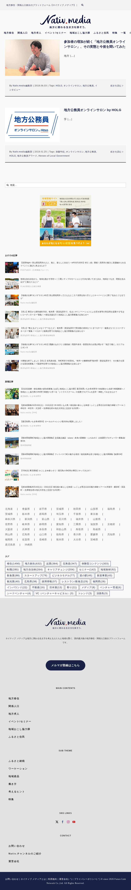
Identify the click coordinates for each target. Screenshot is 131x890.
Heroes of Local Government (54, 156)
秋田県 (77, 509)
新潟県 (28, 519)
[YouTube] (73, 822)
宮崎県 (94, 539)
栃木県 (26, 514)
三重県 (77, 524)
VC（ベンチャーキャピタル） (55, 593)
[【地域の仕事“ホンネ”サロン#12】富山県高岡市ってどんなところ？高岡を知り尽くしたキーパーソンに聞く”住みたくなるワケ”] (12, 300)
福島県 (111, 509)
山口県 (43, 534)
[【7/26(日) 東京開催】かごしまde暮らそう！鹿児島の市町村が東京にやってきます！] (12, 475)
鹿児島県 (10, 544)
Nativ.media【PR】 (29, 412)
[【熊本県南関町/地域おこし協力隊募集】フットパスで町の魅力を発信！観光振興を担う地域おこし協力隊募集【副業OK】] (12, 459)
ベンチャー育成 (110, 587)
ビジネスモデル (63, 575)
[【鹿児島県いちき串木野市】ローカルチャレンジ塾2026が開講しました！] (12, 426)
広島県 (26, 534)
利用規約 (52, 879)
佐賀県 (26, 539)
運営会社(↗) (65, 879)
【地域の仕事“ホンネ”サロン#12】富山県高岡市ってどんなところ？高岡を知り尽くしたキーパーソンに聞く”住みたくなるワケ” (72, 296)
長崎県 (43, 539)
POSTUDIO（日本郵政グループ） (35, 270)
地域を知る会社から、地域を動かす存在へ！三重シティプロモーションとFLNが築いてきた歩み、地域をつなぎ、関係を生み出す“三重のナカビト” (72, 280)
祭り (72, 587)
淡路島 (102, 593)
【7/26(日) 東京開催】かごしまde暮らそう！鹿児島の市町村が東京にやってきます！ (56, 471)
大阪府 (9, 529)
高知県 (111, 534)
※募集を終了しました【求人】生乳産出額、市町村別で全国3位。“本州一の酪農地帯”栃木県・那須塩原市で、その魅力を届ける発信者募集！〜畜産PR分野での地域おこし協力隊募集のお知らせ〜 (72, 362)
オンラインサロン (72, 85)
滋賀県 (94, 524)
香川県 (77, 534)
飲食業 (13, 575)
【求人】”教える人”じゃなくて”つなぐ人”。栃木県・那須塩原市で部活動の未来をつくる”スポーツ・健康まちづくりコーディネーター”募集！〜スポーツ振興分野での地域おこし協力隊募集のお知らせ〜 (72, 329)
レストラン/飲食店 (75, 581)
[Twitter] (57, 822)
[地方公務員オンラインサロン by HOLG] (32, 125)
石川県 (63, 519)
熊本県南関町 (26, 445)
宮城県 (60, 509)
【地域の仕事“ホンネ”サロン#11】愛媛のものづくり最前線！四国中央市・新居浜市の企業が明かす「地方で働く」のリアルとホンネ (72, 345)
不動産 (38, 587)
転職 (13, 569)
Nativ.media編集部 (22, 85)
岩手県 (43, 509)
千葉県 (77, 514)
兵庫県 (26, 529)
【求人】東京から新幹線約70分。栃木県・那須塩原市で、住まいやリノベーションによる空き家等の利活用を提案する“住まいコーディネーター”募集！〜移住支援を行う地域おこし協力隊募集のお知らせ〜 (72, 313)
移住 (13, 563)
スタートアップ (35, 575)
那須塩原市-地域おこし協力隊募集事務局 (37, 319)
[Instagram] (68, 822)
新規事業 (104, 575)
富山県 (45, 519)
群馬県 (43, 514)
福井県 (80, 519)
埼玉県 (60, 514)
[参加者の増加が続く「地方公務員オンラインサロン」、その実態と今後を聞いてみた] (32, 57)
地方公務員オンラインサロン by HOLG (92, 110)
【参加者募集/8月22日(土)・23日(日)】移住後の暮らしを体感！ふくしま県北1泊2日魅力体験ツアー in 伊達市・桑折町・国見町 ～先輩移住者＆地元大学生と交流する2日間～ (72, 488)
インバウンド (17, 587)
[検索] (84, 5)
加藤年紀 (60, 152)
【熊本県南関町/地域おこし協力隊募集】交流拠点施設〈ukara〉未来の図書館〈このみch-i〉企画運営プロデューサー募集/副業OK (72, 439)
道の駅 (86, 575)
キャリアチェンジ (61, 569)
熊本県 (60, 539)
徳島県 (60, 534)
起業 (52, 563)
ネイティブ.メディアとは (33, 879)
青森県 (26, 509)
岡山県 (9, 534)
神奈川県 (10, 519)
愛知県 (60, 524)
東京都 (94, 514)
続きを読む (116, 85)
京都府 (111, 524)
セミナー (87, 569)
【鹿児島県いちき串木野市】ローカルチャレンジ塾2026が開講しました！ (51, 421)
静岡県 (43, 524)
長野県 (9, 524)
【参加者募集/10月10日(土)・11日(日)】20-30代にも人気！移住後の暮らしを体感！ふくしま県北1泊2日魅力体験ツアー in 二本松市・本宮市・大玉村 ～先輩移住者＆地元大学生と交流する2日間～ (72, 406)
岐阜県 (26, 524)
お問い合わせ (12, 879)
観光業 (13, 581)
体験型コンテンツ (95, 563)
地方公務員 (88, 85)
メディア (88, 587)
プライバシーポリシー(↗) (87, 879)
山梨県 (97, 519)
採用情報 (49, 581)
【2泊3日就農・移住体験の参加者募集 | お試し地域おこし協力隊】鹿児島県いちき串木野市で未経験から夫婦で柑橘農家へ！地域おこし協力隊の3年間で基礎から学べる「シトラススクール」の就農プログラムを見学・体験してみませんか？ (72, 390)
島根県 (97, 529)
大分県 (77, 539)
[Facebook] (62, 822)
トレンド (85, 593)
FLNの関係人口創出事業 (30, 286)
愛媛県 (94, 534)
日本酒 (55, 587)
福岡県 (9, 539)
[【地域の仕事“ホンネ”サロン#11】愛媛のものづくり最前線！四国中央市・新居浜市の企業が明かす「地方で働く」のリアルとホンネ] (12, 349)
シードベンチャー (19, 593)
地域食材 (108, 569)
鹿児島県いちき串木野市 (30, 396)
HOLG (59, 85)
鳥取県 (80, 529)
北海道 (9, 509)
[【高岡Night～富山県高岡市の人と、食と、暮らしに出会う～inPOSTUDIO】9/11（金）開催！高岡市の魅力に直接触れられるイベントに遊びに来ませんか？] (12, 267)
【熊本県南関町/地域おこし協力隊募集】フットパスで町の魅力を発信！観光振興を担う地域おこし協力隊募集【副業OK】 (71, 454)
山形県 (94, 509)
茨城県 (9, 514)
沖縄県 (28, 544)
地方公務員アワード (27, 156)
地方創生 (33, 563)
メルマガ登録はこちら (65, 665)
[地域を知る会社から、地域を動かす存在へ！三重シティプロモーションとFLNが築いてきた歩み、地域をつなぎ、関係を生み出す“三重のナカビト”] (12, 283)
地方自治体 (33, 569)
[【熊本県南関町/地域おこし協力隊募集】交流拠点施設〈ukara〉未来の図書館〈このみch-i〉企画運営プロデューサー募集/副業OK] (12, 442)
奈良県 (43, 529)
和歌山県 (61, 529)
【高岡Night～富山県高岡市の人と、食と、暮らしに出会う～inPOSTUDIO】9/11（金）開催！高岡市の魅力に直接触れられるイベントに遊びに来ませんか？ (73, 264)
